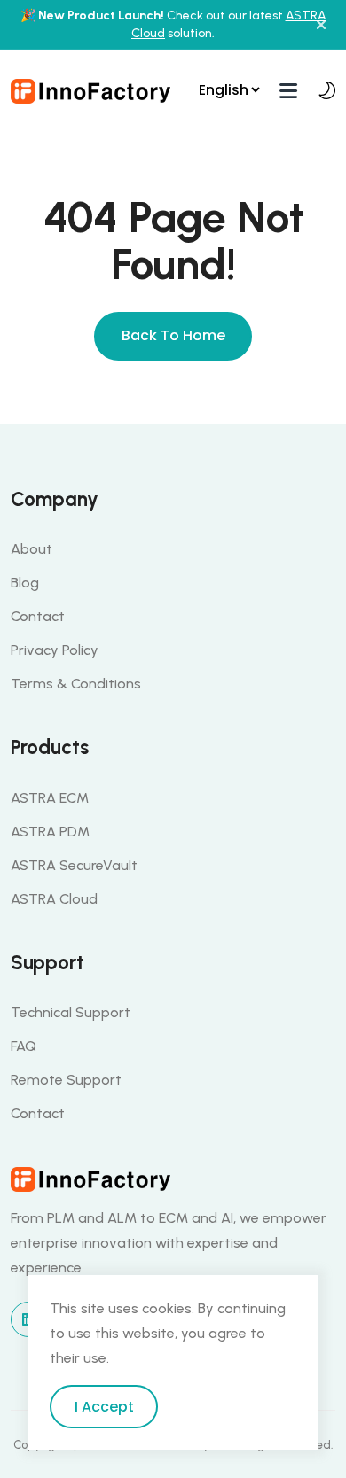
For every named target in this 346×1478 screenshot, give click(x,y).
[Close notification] (321, 25)
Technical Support (70, 1012)
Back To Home (173, 335)
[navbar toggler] (288, 90)
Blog (25, 582)
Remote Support (66, 1079)
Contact (38, 616)
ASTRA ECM (50, 798)
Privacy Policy (54, 650)
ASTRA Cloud (54, 899)
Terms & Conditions (76, 683)
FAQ (23, 1046)
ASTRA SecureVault (74, 865)
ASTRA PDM (50, 831)
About (31, 549)
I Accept (104, 1406)
